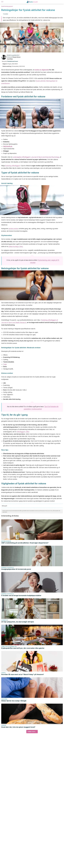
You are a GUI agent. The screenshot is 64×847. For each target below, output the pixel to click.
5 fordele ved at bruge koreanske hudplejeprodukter (21, 595)
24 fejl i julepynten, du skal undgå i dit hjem (17, 622)
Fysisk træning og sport (7, 6)
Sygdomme (4, 699)
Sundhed (3, 725)
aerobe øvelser (14, 228)
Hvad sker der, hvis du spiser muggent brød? (18, 727)
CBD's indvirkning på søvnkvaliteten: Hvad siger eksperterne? (24, 543)
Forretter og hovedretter (9, 646)
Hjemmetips (4, 620)
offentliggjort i (23, 432)
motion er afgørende (42, 70)
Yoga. (5, 364)
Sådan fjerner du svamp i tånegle (13, 701)
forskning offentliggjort (12, 165)
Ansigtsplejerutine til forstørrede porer (16, 569)
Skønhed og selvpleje (7, 567)
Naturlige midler (6, 541)
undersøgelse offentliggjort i (36, 157)
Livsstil (3, 672)
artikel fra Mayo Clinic (16, 246)
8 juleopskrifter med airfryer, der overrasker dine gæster (22, 648)
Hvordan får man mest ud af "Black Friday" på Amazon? (22, 674)
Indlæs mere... (32, 731)
